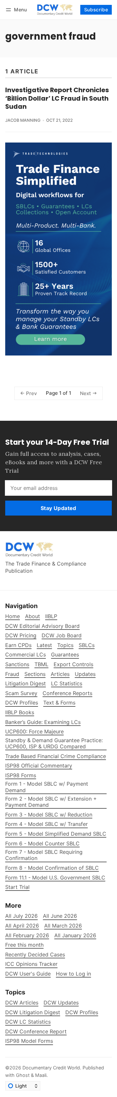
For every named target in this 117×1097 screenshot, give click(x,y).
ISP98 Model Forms (29, 1041)
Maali (40, 1075)
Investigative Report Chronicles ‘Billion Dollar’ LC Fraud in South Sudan (57, 98)
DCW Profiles (81, 1012)
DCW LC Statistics (28, 1022)
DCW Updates (61, 1003)
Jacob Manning (23, 120)
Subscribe (96, 9)
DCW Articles (21, 1003)
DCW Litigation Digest (32, 1012)
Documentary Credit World (51, 1067)
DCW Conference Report (36, 1031)
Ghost (23, 1075)
